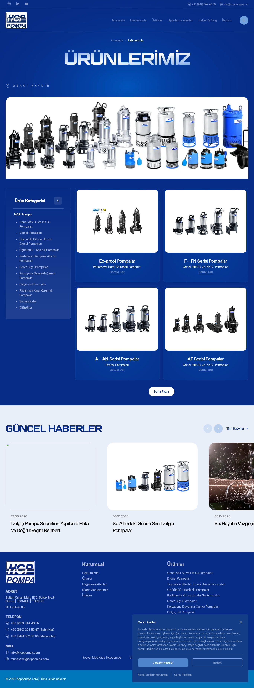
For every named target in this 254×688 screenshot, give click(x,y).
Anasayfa (117, 40)
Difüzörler (25, 307)
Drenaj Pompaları (30, 232)
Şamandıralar (27, 301)
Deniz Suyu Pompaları (33, 267)
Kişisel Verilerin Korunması (153, 674)
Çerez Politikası (183, 674)
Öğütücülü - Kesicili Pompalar (39, 250)
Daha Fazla (161, 391)
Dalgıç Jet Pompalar (32, 284)
